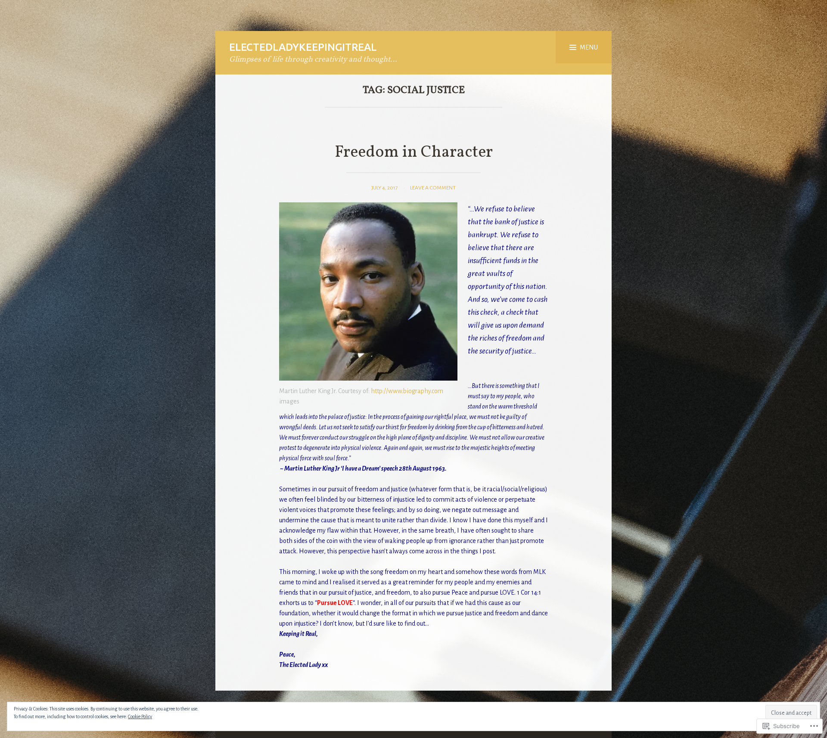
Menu (589, 47)
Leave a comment (433, 188)
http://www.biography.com (407, 391)
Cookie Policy (140, 716)
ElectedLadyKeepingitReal (302, 47)
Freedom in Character (414, 152)
